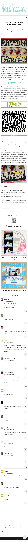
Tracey (6, 315)
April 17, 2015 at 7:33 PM (8, 404)
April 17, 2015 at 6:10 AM (8, 316)
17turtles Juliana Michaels (10, 539)
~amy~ (6, 415)
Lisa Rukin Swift (8, 453)
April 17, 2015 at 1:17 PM (8, 392)
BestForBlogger (23, 539)
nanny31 (6, 471)
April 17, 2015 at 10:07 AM (9, 360)
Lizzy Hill (6, 299)
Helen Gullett (7, 427)
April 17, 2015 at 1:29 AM (8, 301)
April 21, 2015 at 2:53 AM (8, 443)
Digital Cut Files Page (9, 202)
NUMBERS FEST (14, 83)
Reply (26, 311)
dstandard (7, 402)
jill (4, 441)
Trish (5, 340)
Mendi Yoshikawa (8, 372)
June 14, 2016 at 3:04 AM (8, 497)
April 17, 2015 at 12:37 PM (9, 374)
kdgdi (5, 326)
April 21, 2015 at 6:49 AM (8, 455)
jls (4, 390)
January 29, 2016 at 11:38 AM (9, 485)
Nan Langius (7, 495)
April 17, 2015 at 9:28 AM (8, 342)
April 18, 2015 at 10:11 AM (9, 429)
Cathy (5, 483)
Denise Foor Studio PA (9, 358)
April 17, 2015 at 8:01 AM (8, 328)
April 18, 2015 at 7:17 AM (8, 417)
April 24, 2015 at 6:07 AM (8, 473)
